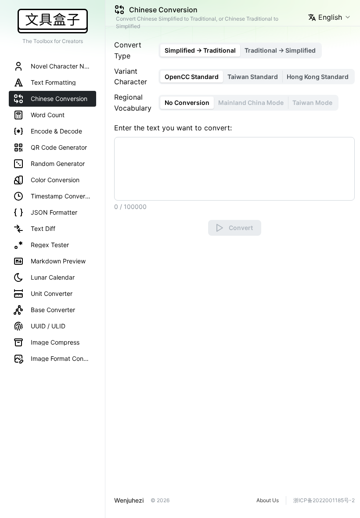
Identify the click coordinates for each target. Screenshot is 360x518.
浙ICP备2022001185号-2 (324, 500)
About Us (267, 500)
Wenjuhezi (129, 500)
